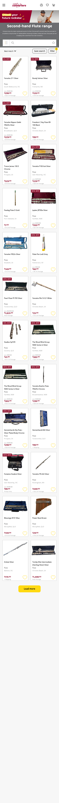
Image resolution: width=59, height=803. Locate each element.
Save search (39, 51)
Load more (29, 588)
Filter (53, 50)
